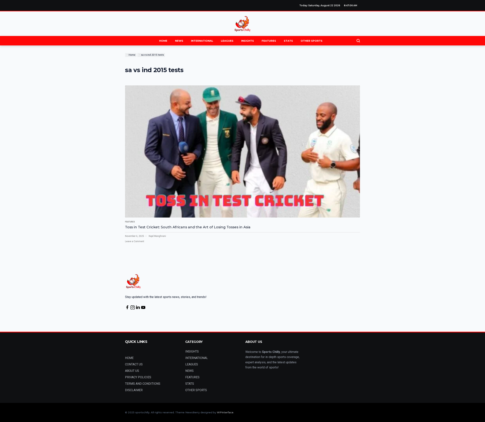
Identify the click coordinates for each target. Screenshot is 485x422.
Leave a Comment (134, 241)
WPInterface (225, 412)
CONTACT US (134, 364)
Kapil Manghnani (157, 236)
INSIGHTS (247, 40)
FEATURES (269, 40)
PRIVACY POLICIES (138, 377)
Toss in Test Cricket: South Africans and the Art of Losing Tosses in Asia (187, 227)
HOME (163, 40)
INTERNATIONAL (202, 40)
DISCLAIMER (134, 390)
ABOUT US (132, 371)
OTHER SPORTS (311, 40)
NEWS (179, 40)
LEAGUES (227, 40)
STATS (288, 40)
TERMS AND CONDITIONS (142, 383)
